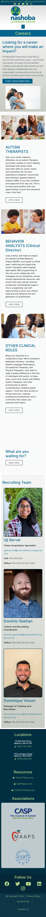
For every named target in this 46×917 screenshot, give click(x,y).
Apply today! (14, 462)
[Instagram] (31, 4)
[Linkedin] (27, 4)
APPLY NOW (14, 200)
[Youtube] (23, 4)
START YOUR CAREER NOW (17, 81)
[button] (23, 27)
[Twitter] (19, 4)
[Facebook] (15, 4)
